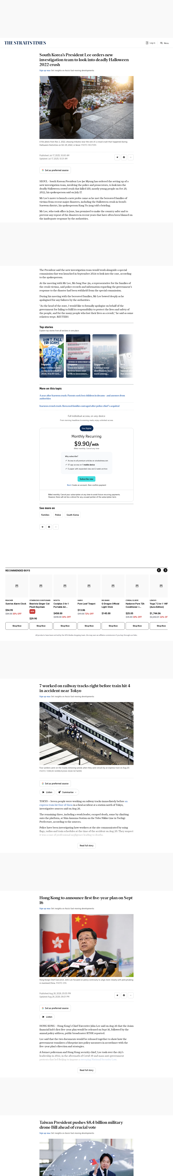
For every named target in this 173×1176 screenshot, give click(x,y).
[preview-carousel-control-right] (129, 356)
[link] (25, 43)
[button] (150, 43)
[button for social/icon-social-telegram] (117, 157)
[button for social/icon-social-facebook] (124, 157)
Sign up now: (45, 70)
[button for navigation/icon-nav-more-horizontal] (131, 157)
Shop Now (16, 626)
